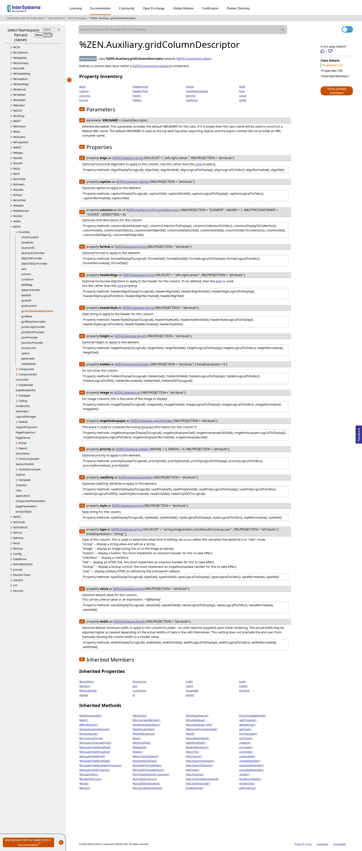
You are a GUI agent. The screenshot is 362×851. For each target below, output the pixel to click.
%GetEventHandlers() (146, 724)
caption (84, 91)
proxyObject (24, 511)
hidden (137, 100)
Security (18, 590)
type (242, 91)
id (134, 695)
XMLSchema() (195, 774)
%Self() (190, 733)
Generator (22, 411)
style (242, 86)
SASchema (22, 453)
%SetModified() (196, 743)
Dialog (23, 401)
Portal (22, 443)
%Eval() (84, 783)
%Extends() (140, 715)
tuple (242, 681)
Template (25, 480)
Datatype (24, 395)
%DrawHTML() (88, 774)
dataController (30, 290)
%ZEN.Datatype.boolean (132, 364)
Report (23, 448)
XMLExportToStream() (200, 761)
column (26, 274)
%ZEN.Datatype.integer (132, 449)
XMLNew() (192, 770)
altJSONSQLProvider (34, 263)
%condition (86, 681)
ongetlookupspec (197, 91)
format (83, 100)
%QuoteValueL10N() (199, 724)
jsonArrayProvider (33, 327)
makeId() (245, 743)
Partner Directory (238, 8)
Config (17, 554)
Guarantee (322, 844)
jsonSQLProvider (32, 342)
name (189, 686)
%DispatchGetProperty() (94, 752)
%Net (16, 131)
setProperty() (247, 788)
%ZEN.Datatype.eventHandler (151, 421)
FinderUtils (23, 406)
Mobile (23, 422)
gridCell (26, 300)
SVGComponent (29, 459)
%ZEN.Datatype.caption (132, 182)
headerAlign (140, 86)
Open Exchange (154, 8)
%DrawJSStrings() (90, 779)
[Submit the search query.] (282, 29)
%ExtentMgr (21, 84)
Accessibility (339, 844)
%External (19, 89)
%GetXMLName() (144, 733)
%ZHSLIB (19, 522)
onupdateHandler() (251, 770)
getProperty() (247, 720)
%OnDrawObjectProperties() (151, 774)
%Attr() (83, 720)
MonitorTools (21, 575)
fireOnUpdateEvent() (252, 715)
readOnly (192, 100)
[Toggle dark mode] (347, 29)
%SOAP (18, 163)
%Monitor (19, 126)
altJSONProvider (31, 258)
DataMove (19, 559)
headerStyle (140, 91)
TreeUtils (21, 485)
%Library (19, 116)
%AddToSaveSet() (90, 715)
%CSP (16, 47)
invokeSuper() (248, 733)
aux (135, 686)
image (190, 86)
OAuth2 (18, 580)
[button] (337, 90)
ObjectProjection (26, 427)
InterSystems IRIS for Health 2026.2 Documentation (29, 842)
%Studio (18, 189)
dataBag (26, 284)
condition (27, 279)
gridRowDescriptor (33, 321)
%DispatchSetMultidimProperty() (100, 765)
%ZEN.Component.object (194, 59)
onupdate (192, 690)
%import (84, 686)
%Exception (20, 79)
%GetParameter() (144, 729)
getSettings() (247, 724)
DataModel (26, 385)
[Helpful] (322, 51)
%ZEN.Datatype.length (130, 336)
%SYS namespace (77, 18)
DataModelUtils (26, 390)
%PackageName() (197, 715)
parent (190, 695)
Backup (18, 548)
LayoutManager (26, 416)
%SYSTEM (19, 179)
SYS (15, 585)
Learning (76, 8)
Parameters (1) (332, 65)
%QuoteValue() (195, 720)
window (244, 690)
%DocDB (18, 68)
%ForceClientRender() (146, 720)
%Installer (19, 100)
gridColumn (29, 306)
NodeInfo (27, 242)
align (82, 86)
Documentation (100, 8)
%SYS (16, 174)
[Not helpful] (330, 51)
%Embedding (21, 73)
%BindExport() (88, 724)
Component (26, 369)
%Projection (20, 142)
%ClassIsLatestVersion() (94, 729)
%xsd (16, 543)
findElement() (194, 788)
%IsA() (137, 738)
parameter (28, 358)
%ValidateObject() (197, 747)
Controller (22, 379)
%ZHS (17, 517)
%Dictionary (21, 63)
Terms (308, 844)
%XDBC (18, 216)
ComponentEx (28, 374)
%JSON (17, 110)
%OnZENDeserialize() (146, 783)
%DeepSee (20, 58)
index (189, 681)
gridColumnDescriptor (123, 18)
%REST (17, 147)
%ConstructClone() (91, 738)
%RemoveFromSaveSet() (201, 729)
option (25, 353)
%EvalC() (84, 788)
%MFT (17, 121)
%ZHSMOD (20, 527)
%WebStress (21, 211)
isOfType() (245, 738)
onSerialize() (247, 756)
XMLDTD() (192, 752)
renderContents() (250, 779)
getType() (245, 729)
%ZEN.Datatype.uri (127, 392)
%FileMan (19, 94)
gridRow (26, 316)
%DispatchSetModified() (94, 761)
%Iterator (19, 105)
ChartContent (29, 237)
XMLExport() (194, 756)
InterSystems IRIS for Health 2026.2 (26, 18)
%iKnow (18, 538)
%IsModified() (142, 743)
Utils (18, 490)
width (242, 100)
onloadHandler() (249, 761)
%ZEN (93, 18)
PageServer (23, 437)
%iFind (17, 532)
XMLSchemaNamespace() (202, 779)
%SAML (18, 158)
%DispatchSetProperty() (94, 770)
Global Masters (183, 8)
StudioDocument (30, 469)
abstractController (33, 253)
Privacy (298, 844)
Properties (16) (331, 71)
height (137, 95)
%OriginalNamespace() (147, 788)
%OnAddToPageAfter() (147, 765)
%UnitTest (19, 200)
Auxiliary (104, 18)
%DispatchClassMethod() (95, 743)
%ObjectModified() (145, 761)
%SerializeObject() (197, 738)
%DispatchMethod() (92, 756)
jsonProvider (29, 337)
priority (190, 95)
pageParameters (26, 506)
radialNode (28, 364)
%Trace (17, 195)
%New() (138, 752)
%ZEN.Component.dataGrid (152, 66)
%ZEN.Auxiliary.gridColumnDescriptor (153, 210)
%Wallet (18, 205)
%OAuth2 (19, 137)
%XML (17, 221)
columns (84, 95)
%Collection (20, 52)
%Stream (19, 184)
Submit (20, 474)
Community (126, 8)
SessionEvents (25, 464)
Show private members (336, 91)
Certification (210, 8)
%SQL (17, 168)
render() (244, 774)
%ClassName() (88, 733)
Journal (17, 569)
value (242, 95)
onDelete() (246, 752)
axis (23, 269)
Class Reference (56, 18)
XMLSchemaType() (198, 783)
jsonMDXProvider (32, 332)
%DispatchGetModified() (95, 747)
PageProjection (25, 432)
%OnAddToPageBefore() (148, 770)
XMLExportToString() (199, 765)
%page (83, 695)
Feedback (359, 433)
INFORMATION (23, 564)
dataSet (26, 295)
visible (243, 686)
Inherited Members (335, 76)
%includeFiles (88, 690)
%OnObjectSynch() (145, 779)
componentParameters (30, 501)
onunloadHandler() (251, 765)
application (23, 495)
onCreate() (246, 747)
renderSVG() (247, 783)
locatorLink (28, 348)
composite (139, 690)
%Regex (18, 153)
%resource (139, 681)
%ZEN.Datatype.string (127, 158)
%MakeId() (139, 747)
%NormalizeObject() (146, 756)
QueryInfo (28, 247)
